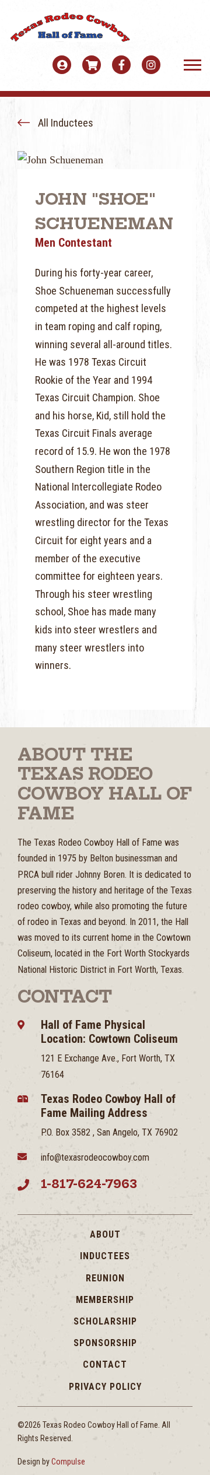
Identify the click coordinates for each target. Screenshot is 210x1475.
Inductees (105, 1256)
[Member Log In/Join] (61, 64)
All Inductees (64, 123)
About (105, 1234)
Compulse (68, 1461)
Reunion (105, 1278)
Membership (105, 1299)
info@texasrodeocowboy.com (95, 1157)
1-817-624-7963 (89, 1184)
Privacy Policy (105, 1386)
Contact (105, 1364)
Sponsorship (105, 1342)
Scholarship (105, 1321)
